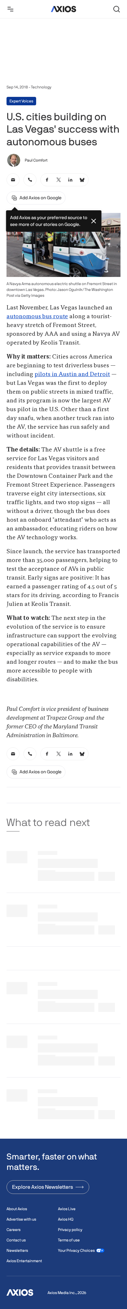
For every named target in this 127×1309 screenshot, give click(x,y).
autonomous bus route (37, 317)
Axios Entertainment (24, 1261)
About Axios (17, 1209)
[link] (13, 180)
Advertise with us (21, 1219)
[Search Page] (116, 9)
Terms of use (69, 1240)
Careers (14, 1230)
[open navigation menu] (10, 9)
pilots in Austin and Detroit (72, 374)
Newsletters (17, 1250)
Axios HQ (65, 1219)
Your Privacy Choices (76, 1250)
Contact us (16, 1240)
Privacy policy (70, 1230)
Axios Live (67, 1209)
